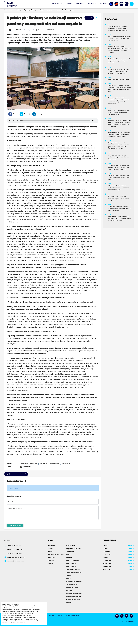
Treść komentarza (15, 508)
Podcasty (80, 4)
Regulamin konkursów (73, 549)
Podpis (10, 501)
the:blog (69, 591)
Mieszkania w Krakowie (74, 594)
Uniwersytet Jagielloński (29, 464)
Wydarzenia (92, 4)
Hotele (68, 579)
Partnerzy (69, 558)
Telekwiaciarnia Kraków (74, 573)
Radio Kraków (9, 10)
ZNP (75, 464)
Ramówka (60, 616)
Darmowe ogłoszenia (73, 597)
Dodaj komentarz (15, 525)
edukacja (43, 464)
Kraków (50, 549)
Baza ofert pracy (72, 588)
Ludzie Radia (70, 546)
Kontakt (103, 4)
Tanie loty (69, 576)
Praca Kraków (71, 564)
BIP (67, 555)
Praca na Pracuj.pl (72, 561)
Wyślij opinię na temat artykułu (16, 474)
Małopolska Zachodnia (56, 555)
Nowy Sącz (51, 558)
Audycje (69, 4)
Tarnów (50, 552)
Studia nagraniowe (72, 616)
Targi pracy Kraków (73, 570)
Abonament (70, 552)
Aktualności (57, 4)
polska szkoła (54, 464)
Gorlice (50, 564)
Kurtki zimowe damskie (74, 582)
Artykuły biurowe (71, 585)
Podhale (51, 561)
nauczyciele (66, 464)
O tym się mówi (29, 30)
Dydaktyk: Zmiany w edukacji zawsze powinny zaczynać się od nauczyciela (49, 10)
